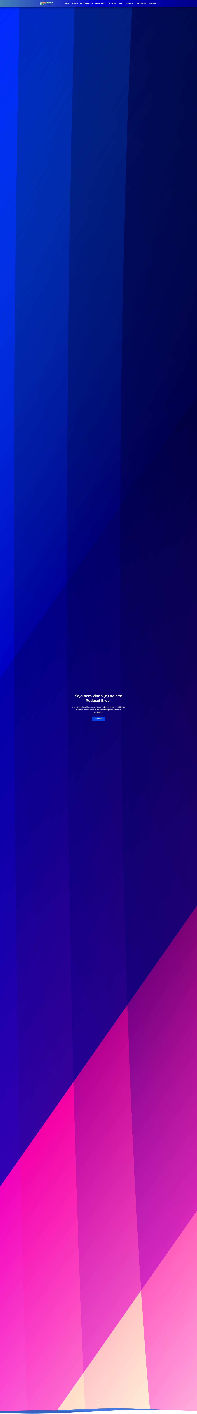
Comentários (100, 3)
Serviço (75, 3)
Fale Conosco (141, 3)
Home (67, 3)
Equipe (121, 3)
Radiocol (152, 3)
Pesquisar (129, 3)
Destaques (112, 3)
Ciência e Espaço (86, 3)
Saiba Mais (98, 719)
